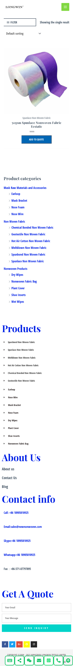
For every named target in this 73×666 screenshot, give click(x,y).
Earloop (15, 194)
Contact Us (9, 477)
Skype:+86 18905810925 (17, 541)
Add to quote (36, 139)
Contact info (28, 499)
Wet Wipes (17, 302)
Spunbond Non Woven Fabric (28, 254)
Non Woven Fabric (14, 221)
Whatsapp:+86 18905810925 (19, 555)
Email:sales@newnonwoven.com (23, 527)
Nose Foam (17, 207)
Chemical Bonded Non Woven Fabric (32, 227)
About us (8, 469)
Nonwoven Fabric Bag (24, 281)
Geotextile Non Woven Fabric (28, 234)
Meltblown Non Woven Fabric (28, 248)
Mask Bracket (19, 200)
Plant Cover (18, 288)
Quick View (36, 110)
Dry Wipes (17, 275)
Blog (5, 486)
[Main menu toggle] (65, 7)
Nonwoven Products (15, 269)
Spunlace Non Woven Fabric (27, 261)
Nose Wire (17, 214)
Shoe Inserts (18, 295)
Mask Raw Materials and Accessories (25, 188)
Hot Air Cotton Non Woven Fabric (30, 241)
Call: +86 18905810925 (16, 513)
